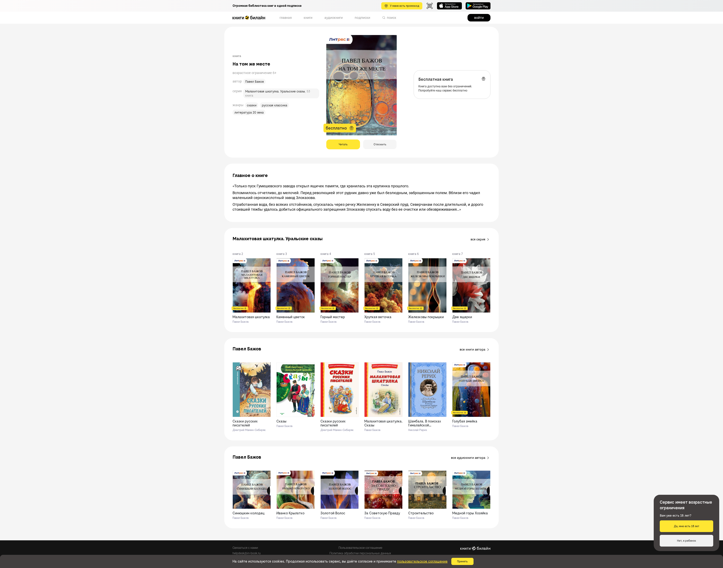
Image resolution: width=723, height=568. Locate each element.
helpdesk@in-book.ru (247, 553)
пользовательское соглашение (422, 561)
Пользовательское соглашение (360, 548)
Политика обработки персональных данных (360, 553)
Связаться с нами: (245, 548)
